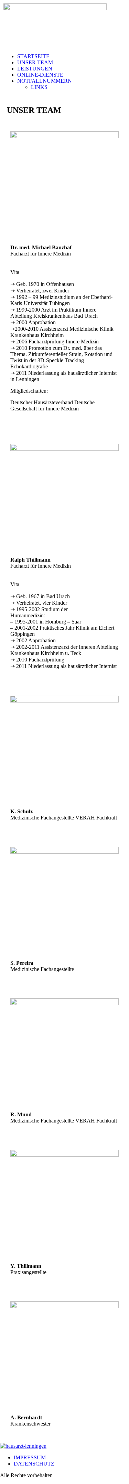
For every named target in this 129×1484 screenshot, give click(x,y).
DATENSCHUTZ (34, 1464)
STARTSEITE (33, 56)
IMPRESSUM (30, 1457)
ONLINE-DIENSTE (40, 75)
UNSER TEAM (35, 62)
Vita (14, 272)
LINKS (39, 87)
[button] (71, 81)
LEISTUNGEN (34, 68)
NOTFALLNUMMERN (44, 81)
